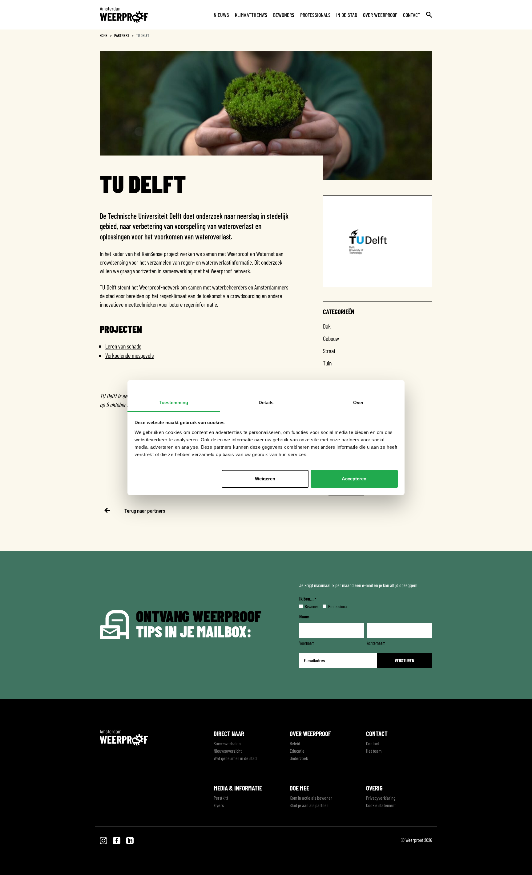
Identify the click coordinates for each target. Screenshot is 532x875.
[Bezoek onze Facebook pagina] (117, 840)
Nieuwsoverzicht (228, 751)
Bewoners (283, 14)
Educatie (297, 751)
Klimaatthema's (251, 14)
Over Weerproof (380, 14)
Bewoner (306, 606)
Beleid (295, 743)
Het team (373, 751)
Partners (121, 35)
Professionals (315, 14)
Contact (411, 14)
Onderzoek (299, 758)
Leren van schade (123, 346)
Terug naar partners (144, 510)
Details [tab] (266, 402)
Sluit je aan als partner (309, 805)
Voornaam (307, 643)
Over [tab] (358, 402)
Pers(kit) (221, 798)
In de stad (346, 14)
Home (103, 35)
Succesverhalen (227, 743)
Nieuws (221, 14)
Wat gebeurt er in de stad (235, 758)
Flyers (219, 805)
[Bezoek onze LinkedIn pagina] (130, 840)
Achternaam (376, 643)
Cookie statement (381, 805)
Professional (333, 606)
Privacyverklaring (381, 798)
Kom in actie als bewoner (311, 798)
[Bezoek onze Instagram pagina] (104, 840)
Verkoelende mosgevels (129, 355)
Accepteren (354, 478)
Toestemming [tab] (173, 402)
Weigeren (265, 478)
